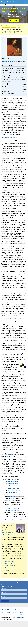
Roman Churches (10, 565)
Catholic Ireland (11, 486)
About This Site (5, 612)
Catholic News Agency (13, 488)
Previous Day (10, 26)
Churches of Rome (10, 561)
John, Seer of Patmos (13, 510)
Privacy (3, 614)
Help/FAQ (18, 614)
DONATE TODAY (14, 20)
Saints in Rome (11, 496)
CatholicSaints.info (9, 454)
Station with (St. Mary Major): (7, 532)
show (24, 84)
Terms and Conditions (17, 612)
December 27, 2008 (7, 61)
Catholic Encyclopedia (13, 481)
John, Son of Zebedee (13, 506)
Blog (21, 5)
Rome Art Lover (9, 563)
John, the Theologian (13, 508)
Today (15, 5)
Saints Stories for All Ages (14, 490)
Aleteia (7, 570)
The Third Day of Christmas (9, 137)
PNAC (6, 568)
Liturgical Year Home (6, 5)
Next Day (17, 26)
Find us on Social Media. (8, 609)
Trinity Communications (18, 617)
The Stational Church (9, 575)
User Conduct (10, 614)
